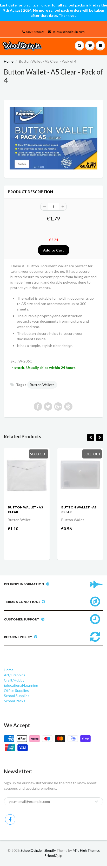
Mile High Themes (86, 850)
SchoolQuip (53, 856)
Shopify (50, 850)
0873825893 (35, 32)
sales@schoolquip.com (68, 32)
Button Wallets (42, 384)
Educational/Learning (21, 685)
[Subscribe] (96, 801)
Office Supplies (16, 690)
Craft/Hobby (14, 680)
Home (9, 61)
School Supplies (16, 695)
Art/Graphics (14, 675)
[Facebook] (10, 819)
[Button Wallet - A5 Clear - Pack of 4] (53, 138)
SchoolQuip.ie (31, 850)
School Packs (14, 701)
